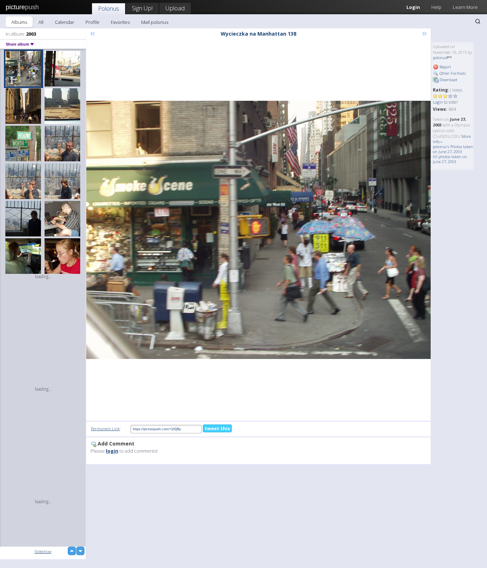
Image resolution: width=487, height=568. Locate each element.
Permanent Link (105, 428)
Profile (92, 22)
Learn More (465, 7)
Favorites (120, 22)
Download (448, 79)
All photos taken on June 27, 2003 (450, 159)
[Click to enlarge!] (258, 230)
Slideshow (43, 551)
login (112, 451)
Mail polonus (154, 22)
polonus (440, 57)
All (41, 22)
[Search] (477, 21)
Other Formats (452, 73)
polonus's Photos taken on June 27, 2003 (453, 149)
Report (445, 66)
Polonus (108, 8)
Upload (175, 8)
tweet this (217, 428)
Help (436, 7)
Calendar (64, 22)
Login (413, 7)
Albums (19, 22)
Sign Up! (142, 8)
